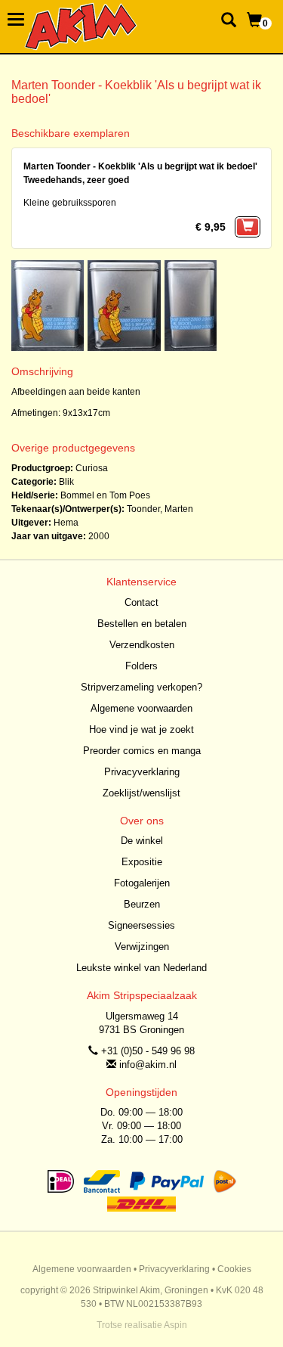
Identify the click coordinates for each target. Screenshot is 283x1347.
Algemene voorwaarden (141, 708)
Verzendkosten (141, 644)
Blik (66, 481)
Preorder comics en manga (142, 750)
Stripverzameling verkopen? (141, 687)
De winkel (142, 840)
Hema (66, 522)
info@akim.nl (148, 1064)
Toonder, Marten (160, 509)
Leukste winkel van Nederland (141, 967)
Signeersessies (141, 925)
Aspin (175, 1325)
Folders (141, 666)
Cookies (234, 1269)
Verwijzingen (142, 946)
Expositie (142, 861)
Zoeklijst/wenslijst (141, 793)
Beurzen (142, 904)
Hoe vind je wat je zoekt (141, 729)
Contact (141, 602)
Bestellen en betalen (141, 623)
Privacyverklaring (142, 771)
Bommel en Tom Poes (105, 495)
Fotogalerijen (142, 883)
